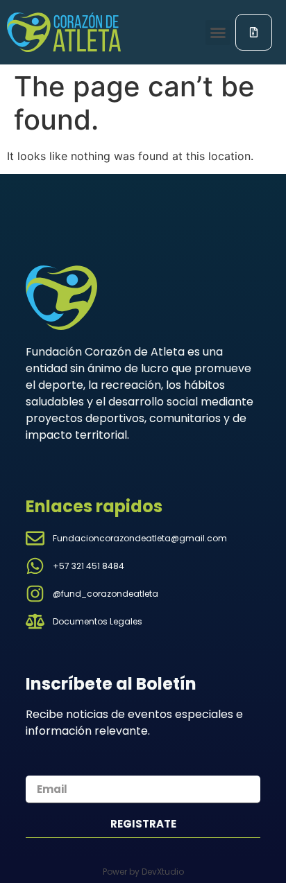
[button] (217, 32)
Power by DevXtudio (143, 871)
